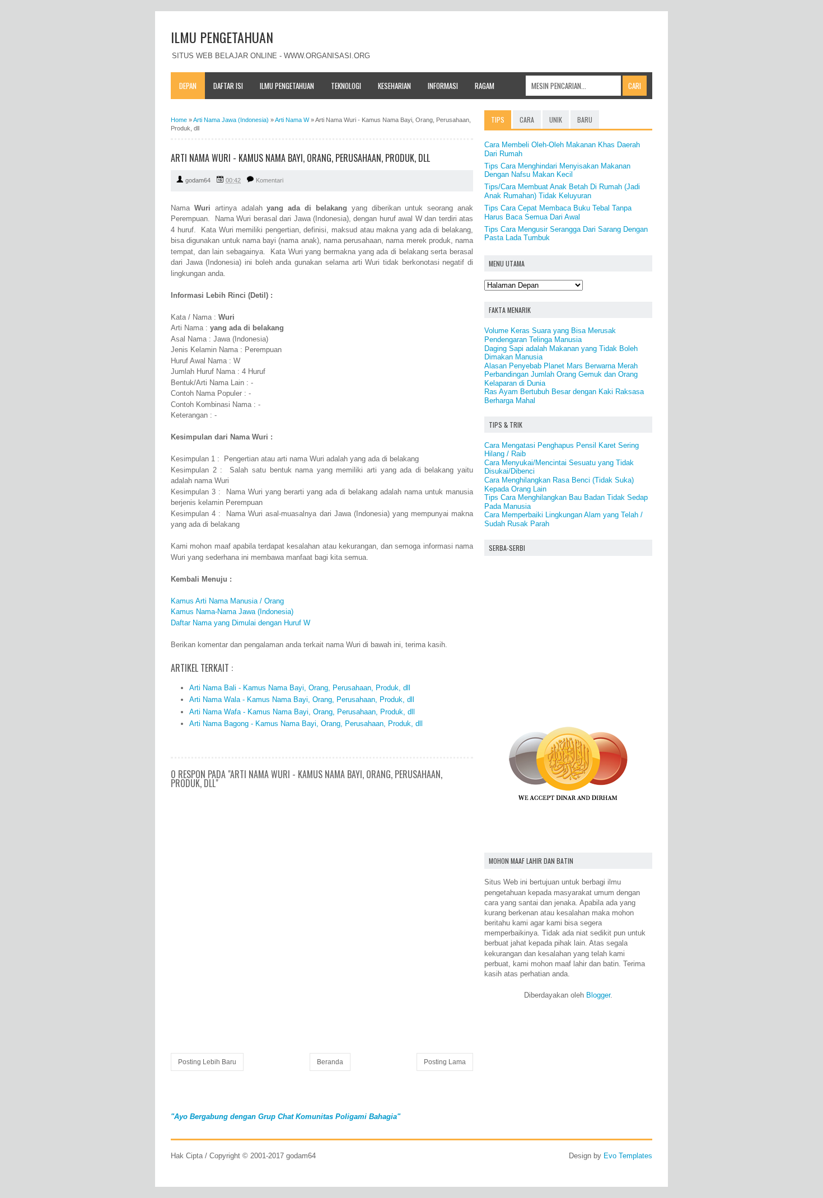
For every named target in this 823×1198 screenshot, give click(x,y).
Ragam (484, 85)
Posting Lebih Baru (207, 1062)
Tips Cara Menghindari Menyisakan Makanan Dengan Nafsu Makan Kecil (557, 170)
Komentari (269, 180)
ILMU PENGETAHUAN (222, 37)
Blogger (598, 995)
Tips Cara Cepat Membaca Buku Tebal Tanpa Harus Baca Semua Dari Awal (558, 212)
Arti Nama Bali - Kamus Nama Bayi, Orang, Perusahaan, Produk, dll (299, 688)
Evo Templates (628, 1156)
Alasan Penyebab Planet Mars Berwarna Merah (561, 366)
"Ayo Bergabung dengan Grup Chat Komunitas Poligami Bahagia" (285, 1116)
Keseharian (394, 85)
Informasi (443, 85)
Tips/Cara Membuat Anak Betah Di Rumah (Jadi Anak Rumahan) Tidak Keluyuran (562, 191)
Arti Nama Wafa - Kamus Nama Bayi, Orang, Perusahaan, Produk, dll (302, 712)
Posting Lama (445, 1062)
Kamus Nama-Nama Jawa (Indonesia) (232, 611)
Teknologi (346, 85)
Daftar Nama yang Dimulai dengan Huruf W (240, 623)
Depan (188, 85)
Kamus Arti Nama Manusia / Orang (227, 601)
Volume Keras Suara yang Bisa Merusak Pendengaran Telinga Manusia (550, 335)
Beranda (330, 1062)
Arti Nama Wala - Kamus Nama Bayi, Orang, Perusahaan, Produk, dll (301, 699)
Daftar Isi (228, 85)
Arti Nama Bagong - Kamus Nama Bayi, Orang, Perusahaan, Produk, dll (306, 723)
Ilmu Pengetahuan (287, 85)
